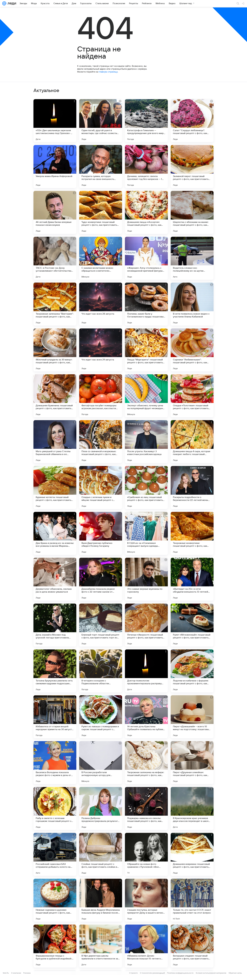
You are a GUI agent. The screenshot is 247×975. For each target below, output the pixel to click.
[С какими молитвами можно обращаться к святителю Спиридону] (100, 258)
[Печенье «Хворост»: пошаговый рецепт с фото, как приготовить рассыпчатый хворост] (146, 625)
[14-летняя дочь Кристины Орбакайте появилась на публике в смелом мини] (146, 716)
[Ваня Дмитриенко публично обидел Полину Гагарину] (100, 533)
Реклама (27, 973)
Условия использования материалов (211, 973)
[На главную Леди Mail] (11, 3)
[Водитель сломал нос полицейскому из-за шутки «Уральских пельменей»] (192, 258)
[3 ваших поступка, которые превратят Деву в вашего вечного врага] (146, 900)
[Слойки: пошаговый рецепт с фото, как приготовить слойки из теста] (100, 854)
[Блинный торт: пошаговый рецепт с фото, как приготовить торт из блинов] (100, 625)
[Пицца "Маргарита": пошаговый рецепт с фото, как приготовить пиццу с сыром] (146, 349)
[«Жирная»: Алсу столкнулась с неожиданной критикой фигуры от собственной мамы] (146, 258)
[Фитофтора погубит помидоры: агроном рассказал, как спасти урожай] (100, 395)
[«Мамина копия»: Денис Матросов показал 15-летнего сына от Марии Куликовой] (146, 946)
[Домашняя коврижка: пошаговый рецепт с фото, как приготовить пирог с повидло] (192, 854)
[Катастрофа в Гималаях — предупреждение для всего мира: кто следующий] (146, 120)
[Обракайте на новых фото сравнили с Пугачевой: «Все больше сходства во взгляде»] (146, 854)
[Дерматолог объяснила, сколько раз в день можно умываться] (54, 579)
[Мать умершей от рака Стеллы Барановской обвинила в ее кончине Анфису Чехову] (54, 441)
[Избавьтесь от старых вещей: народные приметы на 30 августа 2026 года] (54, 716)
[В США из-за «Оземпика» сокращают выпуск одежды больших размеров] (146, 533)
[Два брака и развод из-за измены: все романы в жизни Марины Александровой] (54, 533)
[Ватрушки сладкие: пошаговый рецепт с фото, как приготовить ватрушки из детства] (192, 946)
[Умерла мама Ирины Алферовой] (54, 166)
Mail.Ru (6, 973)
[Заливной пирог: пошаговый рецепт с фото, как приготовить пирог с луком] (192, 166)
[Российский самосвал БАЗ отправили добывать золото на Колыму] (54, 854)
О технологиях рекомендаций (152, 973)
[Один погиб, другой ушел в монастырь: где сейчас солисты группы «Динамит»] (100, 120)
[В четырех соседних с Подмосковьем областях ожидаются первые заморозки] (100, 670)
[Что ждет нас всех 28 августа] (100, 304)
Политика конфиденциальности (180, 973)
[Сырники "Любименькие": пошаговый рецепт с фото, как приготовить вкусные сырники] (192, 349)
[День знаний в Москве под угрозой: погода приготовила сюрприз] (54, 625)
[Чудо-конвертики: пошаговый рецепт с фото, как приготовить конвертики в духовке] (100, 212)
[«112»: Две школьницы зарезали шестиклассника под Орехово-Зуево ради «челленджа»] (54, 120)
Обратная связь (235, 973)
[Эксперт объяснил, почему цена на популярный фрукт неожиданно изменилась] (146, 395)
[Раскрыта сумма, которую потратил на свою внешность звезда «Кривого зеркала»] (100, 166)
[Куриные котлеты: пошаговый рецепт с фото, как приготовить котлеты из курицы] (54, 487)
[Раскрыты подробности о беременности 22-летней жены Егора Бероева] (192, 487)
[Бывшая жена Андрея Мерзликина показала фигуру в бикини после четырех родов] (100, 900)
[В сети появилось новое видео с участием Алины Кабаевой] (192, 304)
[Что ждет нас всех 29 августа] (100, 349)
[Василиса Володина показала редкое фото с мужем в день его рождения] (54, 762)
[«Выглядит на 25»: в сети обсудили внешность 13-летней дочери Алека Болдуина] (192, 579)
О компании (16, 973)
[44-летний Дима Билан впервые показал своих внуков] (54, 212)
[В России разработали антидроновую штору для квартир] (100, 762)
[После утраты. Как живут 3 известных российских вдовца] (146, 441)
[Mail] (4, 3)
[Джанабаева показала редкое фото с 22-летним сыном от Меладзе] (100, 579)
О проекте (133, 973)
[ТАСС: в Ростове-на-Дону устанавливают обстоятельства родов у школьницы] (54, 258)
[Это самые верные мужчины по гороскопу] (146, 579)
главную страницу (108, 71)
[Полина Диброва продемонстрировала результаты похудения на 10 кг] (100, 808)
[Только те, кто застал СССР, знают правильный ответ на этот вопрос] (192, 900)
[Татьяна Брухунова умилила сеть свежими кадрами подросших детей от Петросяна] (54, 670)
